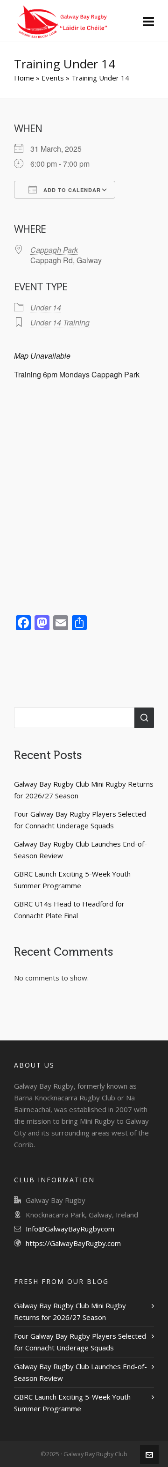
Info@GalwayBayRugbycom (70, 1228)
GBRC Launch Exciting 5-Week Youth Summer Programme (72, 879)
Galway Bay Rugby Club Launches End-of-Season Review (80, 849)
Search (144, 718)
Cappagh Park (54, 249)
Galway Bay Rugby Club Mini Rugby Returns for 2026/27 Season (84, 789)
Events (53, 77)
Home (24, 77)
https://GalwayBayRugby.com (73, 1243)
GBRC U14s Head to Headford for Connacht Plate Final (69, 909)
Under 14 (45, 307)
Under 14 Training (60, 322)
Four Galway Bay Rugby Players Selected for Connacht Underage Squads (80, 819)
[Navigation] (148, 21)
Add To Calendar (71, 189)
